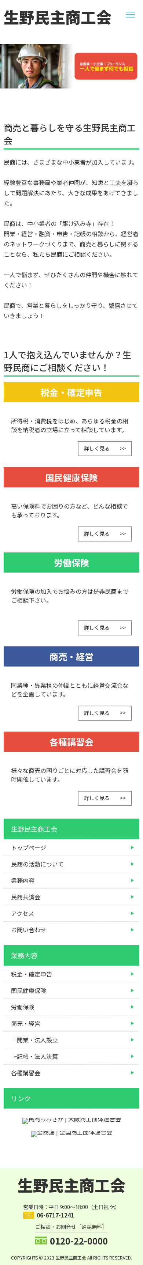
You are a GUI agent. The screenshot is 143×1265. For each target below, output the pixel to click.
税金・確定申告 (31, 974)
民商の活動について (37, 864)
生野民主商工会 (57, 16)
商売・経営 (25, 1023)
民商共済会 (25, 896)
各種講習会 (25, 1072)
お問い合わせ (28, 929)
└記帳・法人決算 (34, 1056)
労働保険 (22, 1006)
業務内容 (22, 880)
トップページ (28, 847)
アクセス (22, 913)
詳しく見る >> (105, 448)
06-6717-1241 (55, 1215)
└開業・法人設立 (34, 1039)
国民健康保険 (28, 990)
